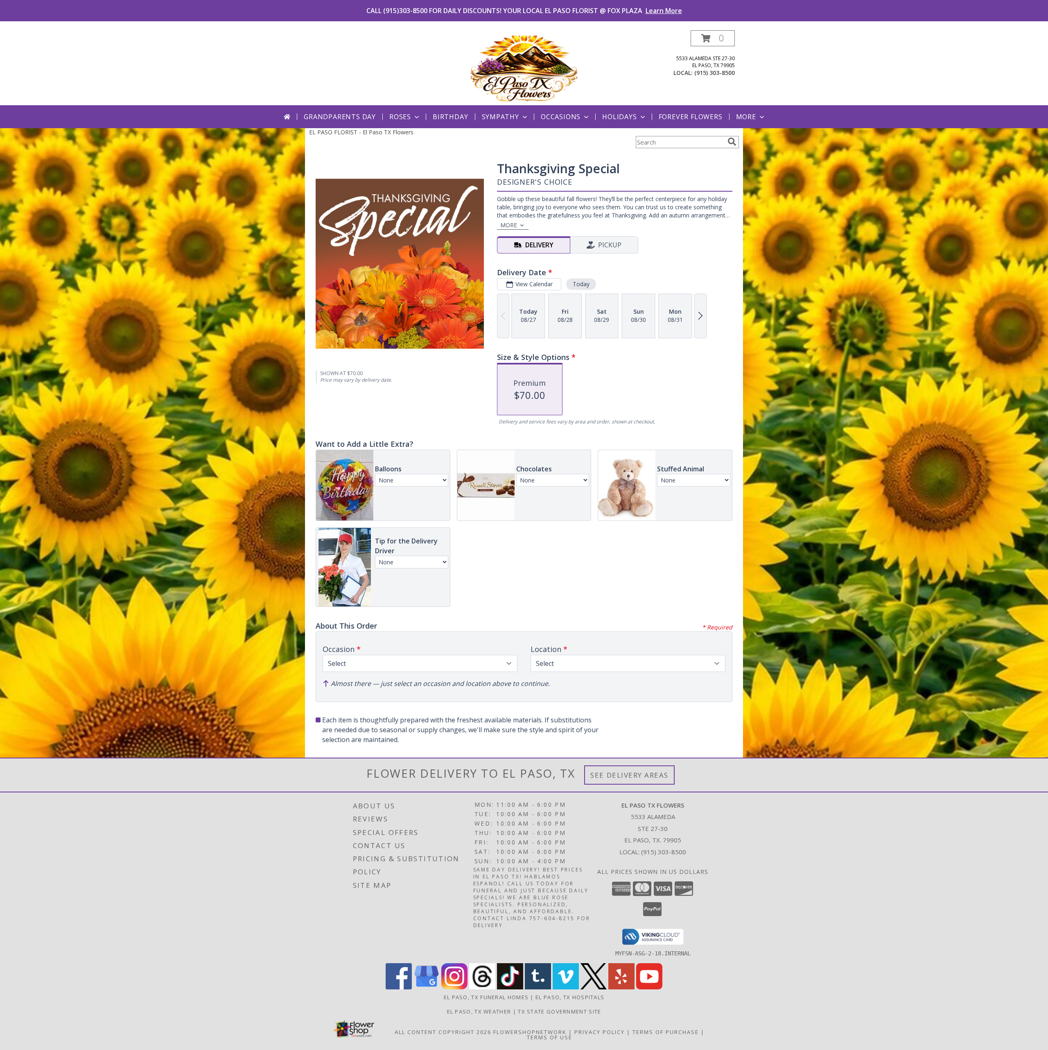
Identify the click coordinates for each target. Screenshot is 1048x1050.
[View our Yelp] (621, 987)
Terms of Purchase (665, 1032)
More (746, 116)
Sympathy (500, 116)
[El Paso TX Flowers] (524, 68)
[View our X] (593, 987)
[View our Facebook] (399, 987)
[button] (713, 38)
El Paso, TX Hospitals (569, 997)
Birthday (450, 116)
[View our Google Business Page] (426, 987)
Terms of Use (549, 1037)
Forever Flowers (691, 116)
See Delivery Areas (629, 775)
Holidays (619, 116)
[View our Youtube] (649, 987)
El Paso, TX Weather (479, 1011)
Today (581, 284)
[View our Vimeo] (566, 987)
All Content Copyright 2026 (443, 1032)
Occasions (560, 116)
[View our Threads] (482, 987)
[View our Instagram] (454, 987)
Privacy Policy (599, 1032)
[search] (732, 141)
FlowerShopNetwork (530, 1032)
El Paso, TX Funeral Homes (486, 997)
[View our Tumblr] (538, 987)
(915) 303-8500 (714, 73)
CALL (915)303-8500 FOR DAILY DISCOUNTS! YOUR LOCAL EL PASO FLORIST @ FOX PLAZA (524, 10)
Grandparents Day (340, 116)
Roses (400, 116)
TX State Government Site (559, 1011)
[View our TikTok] (510, 987)
